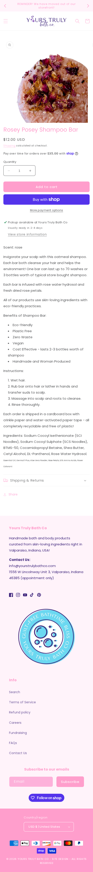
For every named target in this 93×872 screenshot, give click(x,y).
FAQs (13, 743)
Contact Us (18, 753)
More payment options (46, 210)
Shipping (9, 145)
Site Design (60, 859)
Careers (15, 722)
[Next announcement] (88, 6)
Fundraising (18, 733)
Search (14, 692)
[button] (6, 21)
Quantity (9, 162)
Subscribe (70, 781)
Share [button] (13, 494)
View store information (27, 234)
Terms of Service (22, 702)
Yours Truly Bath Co (33, 859)
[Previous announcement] (5, 6)
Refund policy (19, 712)
